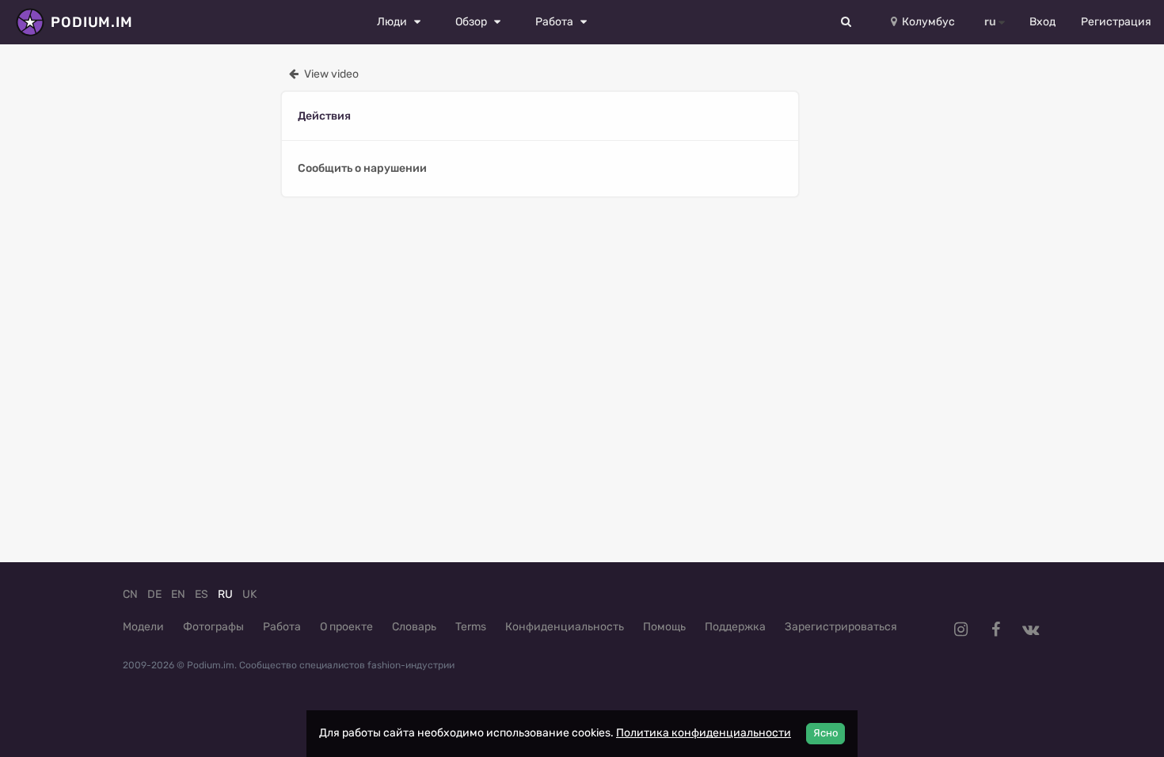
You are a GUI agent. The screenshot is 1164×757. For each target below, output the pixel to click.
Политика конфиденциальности (703, 733)
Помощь (664, 626)
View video (330, 74)
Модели (143, 626)
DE (154, 594)
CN (130, 594)
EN (178, 594)
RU (225, 594)
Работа (282, 626)
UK (249, 594)
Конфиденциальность (564, 626)
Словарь (414, 626)
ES (201, 594)
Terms (470, 626)
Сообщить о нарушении (362, 168)
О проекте (346, 626)
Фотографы (213, 626)
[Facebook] (995, 629)
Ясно (825, 733)
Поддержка (735, 626)
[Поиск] (846, 22)
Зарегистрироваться (841, 626)
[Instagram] (960, 629)
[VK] (1030, 629)
